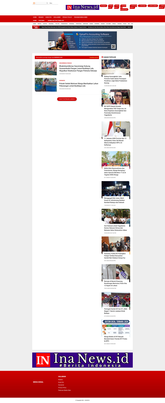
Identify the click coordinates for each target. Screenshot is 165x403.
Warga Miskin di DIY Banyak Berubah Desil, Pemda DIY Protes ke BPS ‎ (115, 339)
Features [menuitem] (41, 20)
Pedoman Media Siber (80, 17)
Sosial (114, 23)
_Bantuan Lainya (133, 6)
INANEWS (87, 400)
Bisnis (91, 23)
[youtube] (39, 1)
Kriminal (71, 23)
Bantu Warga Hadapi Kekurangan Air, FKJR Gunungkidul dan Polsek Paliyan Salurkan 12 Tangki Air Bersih (54, 27)
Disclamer (61, 385)
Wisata (103, 23)
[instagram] (37, 1)
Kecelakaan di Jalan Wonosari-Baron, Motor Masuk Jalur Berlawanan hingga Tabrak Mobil (97, 27)
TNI (129, 23)
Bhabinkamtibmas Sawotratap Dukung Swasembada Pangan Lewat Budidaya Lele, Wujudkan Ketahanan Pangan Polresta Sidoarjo (78, 68)
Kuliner (108, 23)
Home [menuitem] (35, 20)
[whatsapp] (42, 385)
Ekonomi (97, 23)
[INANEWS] (82, 10)
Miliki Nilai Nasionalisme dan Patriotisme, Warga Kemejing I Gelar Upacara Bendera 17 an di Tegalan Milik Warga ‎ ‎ (115, 171)
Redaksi (41, 17)
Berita (39, 23)
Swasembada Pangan (65, 63)
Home (35, 17)
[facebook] (32, 1)
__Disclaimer (153, 5)
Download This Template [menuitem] (56, 20)
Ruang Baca (110, 6)
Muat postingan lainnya (67, 99)
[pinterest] (38, 385)
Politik (57, 23)
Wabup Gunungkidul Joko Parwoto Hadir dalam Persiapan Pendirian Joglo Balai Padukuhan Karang (115, 80)
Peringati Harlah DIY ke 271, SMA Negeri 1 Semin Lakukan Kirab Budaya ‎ (115, 311)
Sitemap (103, 5)
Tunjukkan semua (93, 57)
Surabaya (62, 80)
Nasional (51, 23)
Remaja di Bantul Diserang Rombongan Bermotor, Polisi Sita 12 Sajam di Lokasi (115, 283)
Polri (124, 23)
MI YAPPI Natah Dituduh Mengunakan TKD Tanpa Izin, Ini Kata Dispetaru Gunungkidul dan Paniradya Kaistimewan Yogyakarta (115, 110)
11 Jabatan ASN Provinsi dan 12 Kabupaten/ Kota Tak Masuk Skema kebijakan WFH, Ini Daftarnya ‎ (115, 141)
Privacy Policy (67, 17)
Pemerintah (64, 23)
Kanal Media (116, 6)
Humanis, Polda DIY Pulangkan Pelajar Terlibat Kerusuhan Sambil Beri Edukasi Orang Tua (115, 256)
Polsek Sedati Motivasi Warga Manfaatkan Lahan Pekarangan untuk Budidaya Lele (78, 85)
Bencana (85, 23)
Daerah (45, 23)
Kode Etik (48, 17)
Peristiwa (78, 23)
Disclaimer (57, 17)
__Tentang (142, 5)
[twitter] (35, 1)
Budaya (120, 23)
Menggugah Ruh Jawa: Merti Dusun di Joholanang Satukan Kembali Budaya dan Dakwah (114, 200)
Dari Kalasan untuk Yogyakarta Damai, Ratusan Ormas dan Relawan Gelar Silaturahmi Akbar (115, 228)
